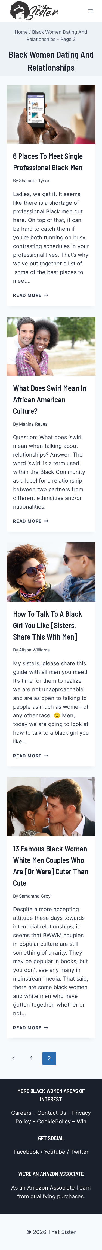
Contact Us (51, 1113)
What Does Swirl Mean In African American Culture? (49, 399)
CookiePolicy (54, 1121)
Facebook (26, 1152)
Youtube (54, 1152)
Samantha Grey (35, 896)
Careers (21, 1113)
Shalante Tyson (34, 180)
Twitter (79, 1152)
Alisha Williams (34, 650)
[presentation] (51, 114)
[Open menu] (90, 11)
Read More (30, 295)
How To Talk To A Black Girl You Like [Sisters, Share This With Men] (47, 625)
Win (81, 1121)
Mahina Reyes (33, 424)
